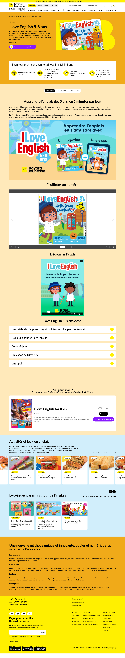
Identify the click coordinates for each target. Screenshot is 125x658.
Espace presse (107, 618)
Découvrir (103, 414)
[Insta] (11, 613)
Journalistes (75, 621)
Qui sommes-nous (108, 615)
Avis (78, 90)
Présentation (50, 90)
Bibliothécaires (76, 624)
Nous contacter (76, 605)
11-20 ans (54, 5)
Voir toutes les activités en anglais (104, 453)
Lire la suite (12, 42)
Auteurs (74, 618)
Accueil (11, 16)
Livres (84, 10)
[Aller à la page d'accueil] (17, 10)
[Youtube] (23, 613)
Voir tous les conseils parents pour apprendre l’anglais (99, 496)
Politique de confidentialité (93, 647)
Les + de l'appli (61, 90)
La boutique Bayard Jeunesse (91, 615)
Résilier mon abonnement (90, 624)
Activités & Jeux (56, 10)
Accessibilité (112, 649)
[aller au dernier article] (110, 491)
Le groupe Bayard (108, 621)
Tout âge (32, 5)
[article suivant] (114, 491)
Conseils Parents (42, 10)
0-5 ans (39, 5)
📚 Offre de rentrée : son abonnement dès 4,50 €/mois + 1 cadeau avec (60, 1)
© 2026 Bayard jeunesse (109, 647)
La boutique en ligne (91, 5)
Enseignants (75, 615)
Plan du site (106, 630)
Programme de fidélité (89, 621)
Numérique (92, 10)
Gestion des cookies (78, 647)
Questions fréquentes (78, 602)
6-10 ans (46, 5)
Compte (113, 7)
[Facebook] (17, 613)
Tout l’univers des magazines (20, 16)
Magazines (76, 10)
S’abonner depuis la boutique (103, 419)
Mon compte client (88, 618)
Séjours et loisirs (110, 10)
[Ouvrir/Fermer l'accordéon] (112, 329)
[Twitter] (29, 613)
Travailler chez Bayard (109, 624)
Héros (68, 10)
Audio (101, 10)
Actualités (31, 10)
